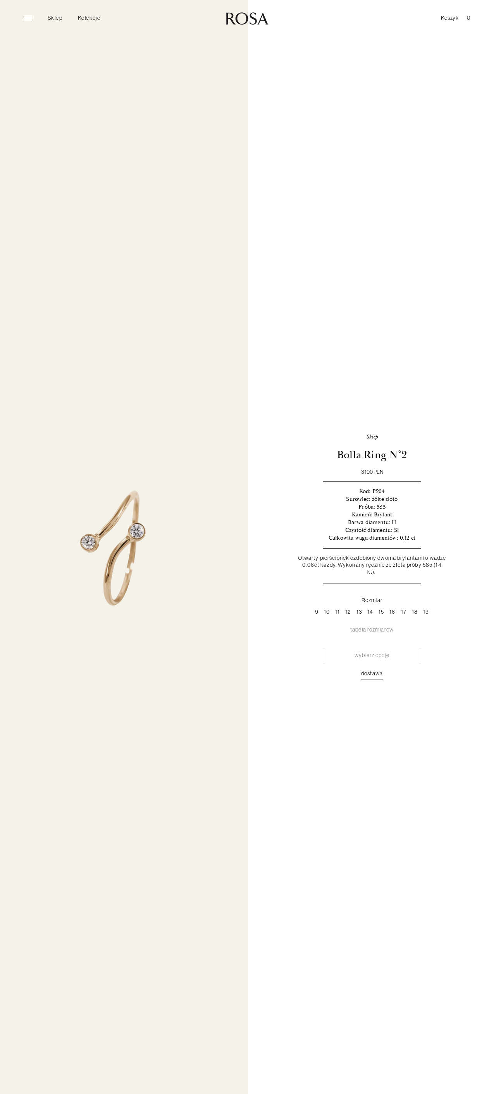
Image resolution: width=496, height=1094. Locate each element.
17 (403, 612)
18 (415, 612)
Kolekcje (89, 18)
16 (392, 612)
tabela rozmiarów (372, 629)
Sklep (55, 18)
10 (327, 612)
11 (337, 612)
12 (348, 612)
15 (381, 612)
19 (426, 612)
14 (370, 612)
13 (359, 612)
